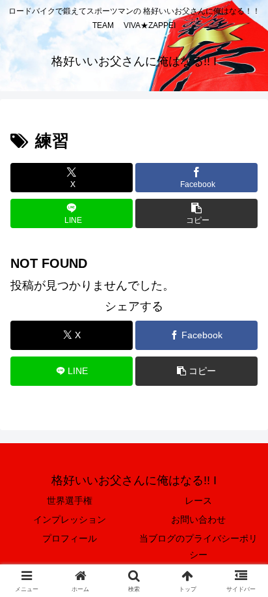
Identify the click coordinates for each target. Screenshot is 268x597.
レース (198, 500)
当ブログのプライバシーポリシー (198, 546)
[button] (196, 213)
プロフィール (69, 538)
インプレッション (69, 519)
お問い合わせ (198, 519)
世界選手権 (69, 500)
